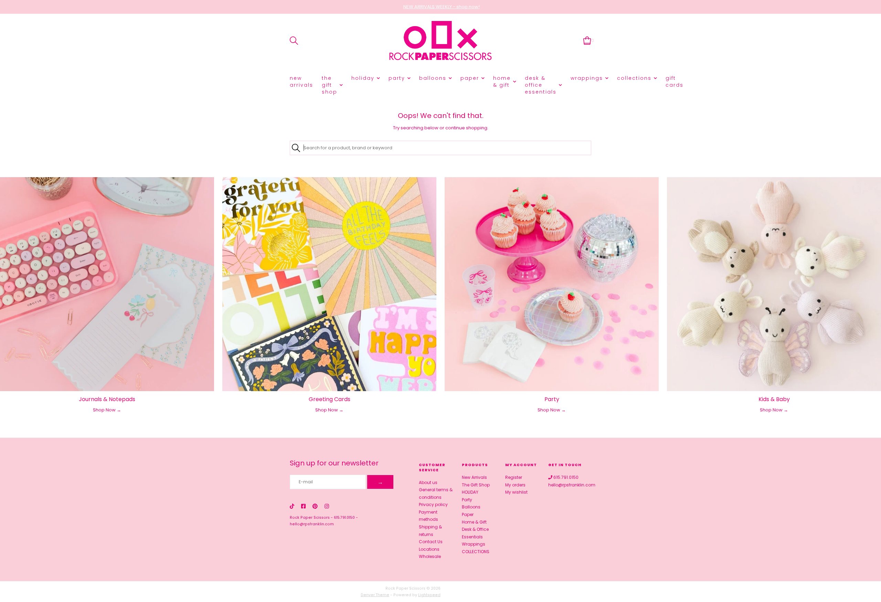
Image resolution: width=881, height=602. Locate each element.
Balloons (432, 78)
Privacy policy (433, 504)
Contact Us (431, 542)
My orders (515, 485)
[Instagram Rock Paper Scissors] (327, 506)
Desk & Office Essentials (540, 85)
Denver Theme (375, 595)
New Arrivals (301, 81)
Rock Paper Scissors (310, 517)
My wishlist (516, 492)
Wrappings (587, 78)
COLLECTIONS (634, 78)
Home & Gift (502, 81)
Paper (469, 78)
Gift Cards (674, 81)
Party (397, 78)
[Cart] (587, 40)
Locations (429, 549)
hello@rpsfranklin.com (312, 524)
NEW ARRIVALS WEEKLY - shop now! (441, 6)
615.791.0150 (344, 517)
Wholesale (430, 556)
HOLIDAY (362, 78)
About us (428, 482)
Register (513, 477)
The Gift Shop (329, 85)
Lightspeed (429, 595)
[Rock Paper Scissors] (440, 40)
